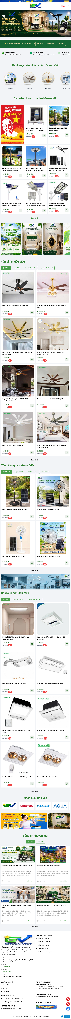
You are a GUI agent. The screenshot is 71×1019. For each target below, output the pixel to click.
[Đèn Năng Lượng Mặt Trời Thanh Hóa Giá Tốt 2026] (18, 854)
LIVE (64, 6)
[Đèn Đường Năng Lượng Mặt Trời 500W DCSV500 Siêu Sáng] (36, 191)
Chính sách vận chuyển (45, 952)
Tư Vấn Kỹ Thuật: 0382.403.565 (12, 1002)
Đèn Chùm (17, 268)
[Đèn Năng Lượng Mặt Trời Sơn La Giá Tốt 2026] (53, 894)
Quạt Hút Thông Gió (47, 268)
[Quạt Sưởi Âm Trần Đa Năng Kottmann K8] (53, 665)
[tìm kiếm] (68, 6)
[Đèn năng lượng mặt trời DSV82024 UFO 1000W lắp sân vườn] (36, 156)
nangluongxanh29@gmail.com (12, 976)
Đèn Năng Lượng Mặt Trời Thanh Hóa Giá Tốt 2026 (17, 865)
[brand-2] (26, 806)
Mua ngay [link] (40, 43)
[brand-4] (60, 806)
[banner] (11, 239)
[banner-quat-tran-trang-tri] (35, 23)
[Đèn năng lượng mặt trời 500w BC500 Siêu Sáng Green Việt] (12, 191)
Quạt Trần (6, 268)
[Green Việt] (35, 6)
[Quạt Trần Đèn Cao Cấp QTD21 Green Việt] (18, 287)
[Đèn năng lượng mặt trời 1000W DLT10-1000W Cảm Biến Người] (59, 191)
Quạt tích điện (32, 472)
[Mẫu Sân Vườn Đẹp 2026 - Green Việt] (53, 854)
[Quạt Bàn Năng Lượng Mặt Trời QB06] (53, 538)
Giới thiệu (5, 988)
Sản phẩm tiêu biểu (13, 261)
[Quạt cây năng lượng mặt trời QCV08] (18, 538)
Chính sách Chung (43, 938)
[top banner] (35, 1)
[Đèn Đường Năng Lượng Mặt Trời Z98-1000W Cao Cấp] (59, 156)
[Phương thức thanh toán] (53, 1007)
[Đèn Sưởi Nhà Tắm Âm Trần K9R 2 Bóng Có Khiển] (18, 758)
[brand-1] (9, 805)
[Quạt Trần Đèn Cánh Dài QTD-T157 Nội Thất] (53, 380)
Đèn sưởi (5, 599)
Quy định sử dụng (43, 948)
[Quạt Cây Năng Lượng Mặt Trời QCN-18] (18, 491)
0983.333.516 (7, 967)
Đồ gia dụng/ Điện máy (15, 593)
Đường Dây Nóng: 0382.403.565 (12, 1009)
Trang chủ (6, 985)
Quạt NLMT (6, 472)
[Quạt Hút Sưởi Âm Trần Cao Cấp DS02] (18, 665)
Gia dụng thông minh (34, 599)
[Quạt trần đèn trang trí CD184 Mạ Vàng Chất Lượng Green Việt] (53, 334)
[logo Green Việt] (18, 940)
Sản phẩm (6, 991)
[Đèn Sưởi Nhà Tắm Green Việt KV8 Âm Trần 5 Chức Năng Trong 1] (18, 619)
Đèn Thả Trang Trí (30, 268)
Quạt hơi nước (19, 472)
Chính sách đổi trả (43, 945)
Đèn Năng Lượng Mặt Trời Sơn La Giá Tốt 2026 (51, 905)
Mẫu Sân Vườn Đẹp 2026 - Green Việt (48, 865)
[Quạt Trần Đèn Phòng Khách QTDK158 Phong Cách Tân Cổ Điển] (18, 380)
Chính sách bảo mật (44, 942)
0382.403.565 (7, 971)
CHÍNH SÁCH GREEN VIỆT (44, 936)
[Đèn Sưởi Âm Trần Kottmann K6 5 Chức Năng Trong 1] (18, 712)
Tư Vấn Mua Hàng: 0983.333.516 (13, 998)
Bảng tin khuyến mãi (35, 835)
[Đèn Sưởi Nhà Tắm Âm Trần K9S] (53, 758)
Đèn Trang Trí (45, 472)
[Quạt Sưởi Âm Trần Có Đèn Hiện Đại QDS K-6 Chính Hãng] (53, 619)
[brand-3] (43, 806)
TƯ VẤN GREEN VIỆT (7, 982)
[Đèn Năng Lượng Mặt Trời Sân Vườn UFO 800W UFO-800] (12, 156)
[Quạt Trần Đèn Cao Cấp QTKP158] (18, 427)
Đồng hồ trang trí (18, 599)
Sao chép (61, 43)
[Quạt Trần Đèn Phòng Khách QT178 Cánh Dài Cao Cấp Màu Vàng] (18, 334)
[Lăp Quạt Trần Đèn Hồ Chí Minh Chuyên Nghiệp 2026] (18, 894)
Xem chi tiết (28, 881)
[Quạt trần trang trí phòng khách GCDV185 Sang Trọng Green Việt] (53, 427)
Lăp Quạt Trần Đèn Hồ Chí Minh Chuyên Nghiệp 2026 (16, 906)
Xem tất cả (34, 218)
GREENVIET (46, 1016)
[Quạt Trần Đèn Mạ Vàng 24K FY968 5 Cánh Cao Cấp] (53, 287)
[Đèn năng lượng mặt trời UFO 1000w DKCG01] (59, 116)
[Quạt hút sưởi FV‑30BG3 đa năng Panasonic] (53, 712)
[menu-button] (2, 6)
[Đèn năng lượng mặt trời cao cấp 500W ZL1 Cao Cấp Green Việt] (36, 116)
